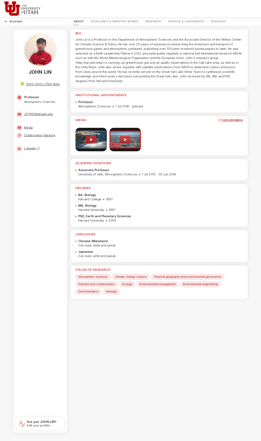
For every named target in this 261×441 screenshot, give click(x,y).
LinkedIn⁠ (30, 148)
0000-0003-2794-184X (43, 84)
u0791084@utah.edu (38, 114)
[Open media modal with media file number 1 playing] (91, 139)
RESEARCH (153, 21)
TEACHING (218, 21)
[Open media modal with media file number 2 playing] (125, 139)
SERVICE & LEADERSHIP (186, 21)
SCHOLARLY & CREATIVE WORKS (115, 21)
